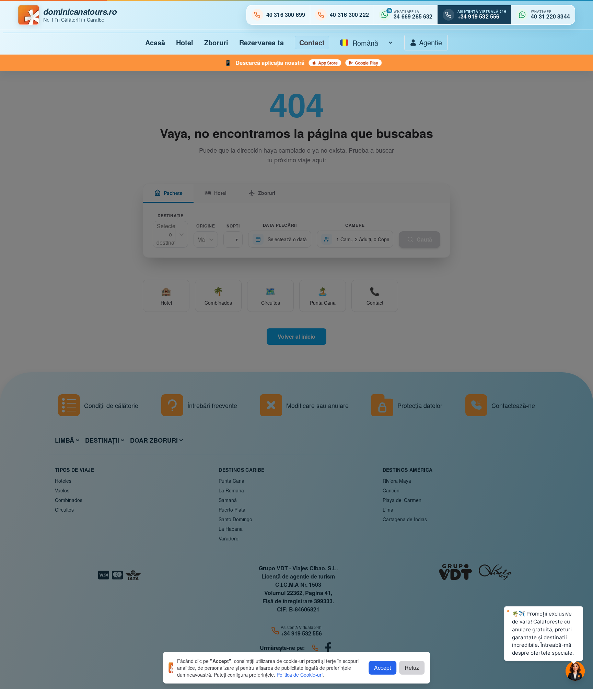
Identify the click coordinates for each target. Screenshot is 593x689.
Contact (312, 42)
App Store (261, 63)
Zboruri (216, 42)
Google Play (300, 63)
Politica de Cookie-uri (300, 674)
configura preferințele (251, 674)
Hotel (184, 42)
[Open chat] (575, 671)
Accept (382, 668)
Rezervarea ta (261, 42)
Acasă (155, 42)
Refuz (412, 668)
